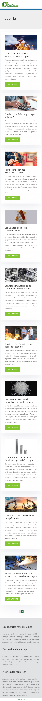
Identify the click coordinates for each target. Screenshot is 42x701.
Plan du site (21, 700)
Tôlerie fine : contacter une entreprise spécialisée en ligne (21, 575)
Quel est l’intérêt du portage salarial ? (20, 115)
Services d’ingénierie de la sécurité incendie (18, 345)
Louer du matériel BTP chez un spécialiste (19, 517)
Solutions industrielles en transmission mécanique (18, 287)
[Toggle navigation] (37, 4)
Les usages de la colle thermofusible (16, 229)
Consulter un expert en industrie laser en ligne (17, 55)
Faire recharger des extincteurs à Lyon (15, 171)
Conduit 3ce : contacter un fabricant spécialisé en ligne (19, 459)
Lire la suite (12, 84)
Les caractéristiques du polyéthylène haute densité (19, 401)
